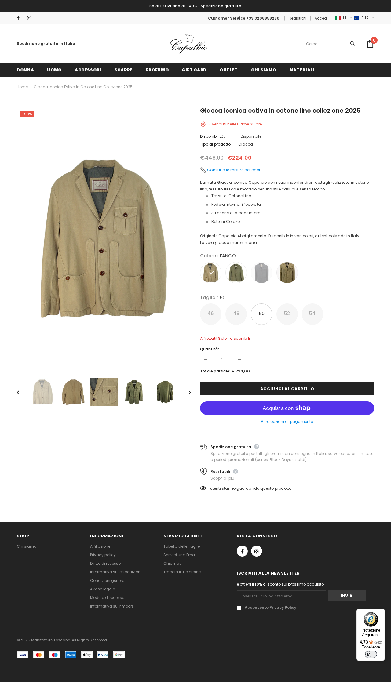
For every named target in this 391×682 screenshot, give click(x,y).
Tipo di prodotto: (216, 144)
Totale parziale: (215, 371)
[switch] (371, 654)
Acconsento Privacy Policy (270, 607)
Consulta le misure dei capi (233, 169)
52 (287, 313)
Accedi (321, 18)
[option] (104, 238)
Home (22, 86)
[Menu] (381, 612)
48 (236, 313)
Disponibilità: (212, 136)
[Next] (185, 391)
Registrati (297, 18)
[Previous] (22, 391)
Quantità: (209, 349)
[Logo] (189, 43)
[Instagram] (31, 18)
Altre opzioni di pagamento (287, 421)
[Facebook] (20, 18)
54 (312, 313)
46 (210, 313)
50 (262, 313)
